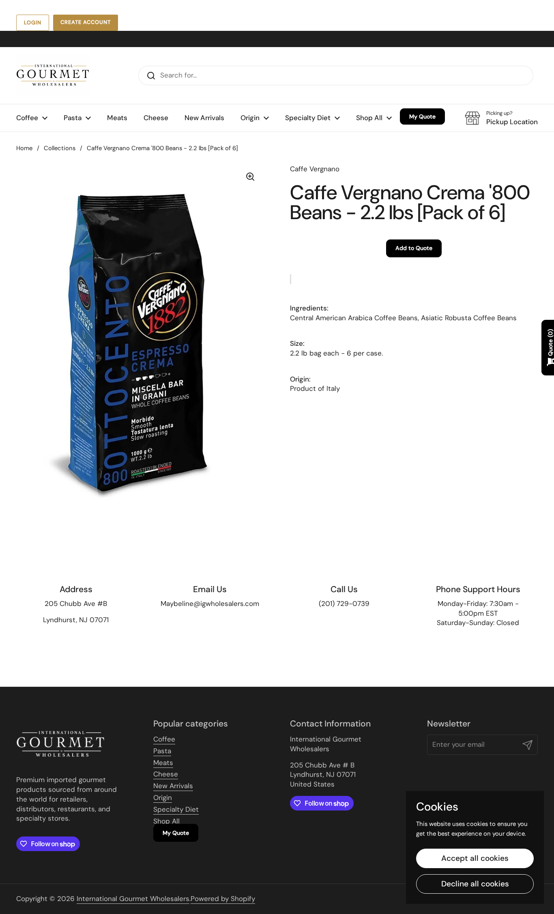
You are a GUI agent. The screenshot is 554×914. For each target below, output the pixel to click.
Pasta (162, 750)
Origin (162, 797)
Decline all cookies (475, 884)
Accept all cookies (475, 858)
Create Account (85, 22)
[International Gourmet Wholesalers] (52, 75)
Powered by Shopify (223, 898)
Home (24, 148)
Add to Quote (413, 248)
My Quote (176, 832)
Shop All (166, 821)
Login (32, 22)
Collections (59, 148)
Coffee (164, 739)
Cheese (165, 774)
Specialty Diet (176, 809)
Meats (163, 762)
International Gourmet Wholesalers (133, 898)
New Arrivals (173, 785)
